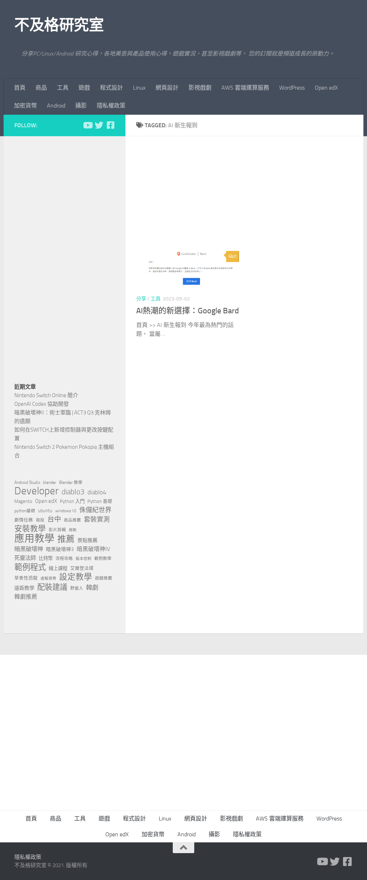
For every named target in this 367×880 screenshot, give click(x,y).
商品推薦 (72, 520)
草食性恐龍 (26, 578)
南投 (40, 520)
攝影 (81, 105)
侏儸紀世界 (95, 510)
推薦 (66, 539)
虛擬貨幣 (48, 578)
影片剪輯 (57, 529)
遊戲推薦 (103, 578)
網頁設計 (167, 87)
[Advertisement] (249, 197)
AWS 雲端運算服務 (245, 87)
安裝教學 (30, 528)
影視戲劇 (200, 87)
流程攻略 (64, 558)
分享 (141, 299)
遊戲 (84, 87)
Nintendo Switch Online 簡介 (46, 395)
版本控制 (83, 558)
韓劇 (92, 587)
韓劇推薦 (25, 596)
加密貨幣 (25, 105)
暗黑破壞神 (28, 549)
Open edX (326, 87)
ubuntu (45, 510)
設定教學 (75, 577)
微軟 (73, 530)
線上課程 (58, 568)
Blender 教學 (70, 482)
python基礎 (24, 510)
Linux (139, 87)
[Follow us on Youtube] (87, 125)
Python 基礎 (99, 501)
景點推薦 (87, 540)
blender (49, 482)
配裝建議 (52, 587)
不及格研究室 (59, 25)
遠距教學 (24, 588)
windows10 (65, 510)
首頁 (19, 87)
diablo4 (96, 492)
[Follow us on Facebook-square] (110, 125)
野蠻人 (76, 588)
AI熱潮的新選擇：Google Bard (187, 310)
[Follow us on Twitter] (99, 125)
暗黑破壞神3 (60, 549)
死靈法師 (25, 558)
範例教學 (102, 558)
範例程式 (30, 567)
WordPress (292, 87)
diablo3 (73, 491)
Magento (23, 501)
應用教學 (34, 538)
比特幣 (46, 558)
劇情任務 (23, 520)
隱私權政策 (111, 105)
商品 (41, 87)
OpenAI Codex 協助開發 (41, 404)
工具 (62, 87)
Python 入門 (72, 501)
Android (56, 105)
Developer (36, 491)
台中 (54, 519)
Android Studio (27, 482)
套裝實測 (97, 519)
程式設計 (111, 87)
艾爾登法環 (82, 568)
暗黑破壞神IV (93, 549)
